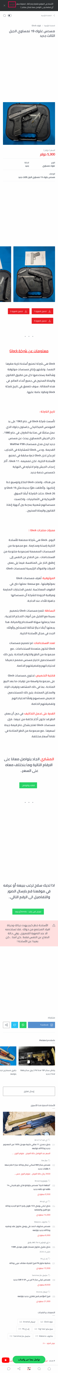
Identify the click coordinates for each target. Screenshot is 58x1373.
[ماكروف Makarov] (40, 1222)
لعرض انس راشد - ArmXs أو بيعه (28, 911)
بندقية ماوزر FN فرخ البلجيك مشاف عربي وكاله (29, 1263)
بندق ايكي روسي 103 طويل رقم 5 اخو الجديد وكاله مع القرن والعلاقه (27, 1208)
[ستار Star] (44, 1160)
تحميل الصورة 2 (16, 311)
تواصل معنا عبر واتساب (29, 1359)
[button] (48, 15)
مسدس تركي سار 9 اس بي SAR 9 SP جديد (31, 1280)
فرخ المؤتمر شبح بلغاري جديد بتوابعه (34, 1296)
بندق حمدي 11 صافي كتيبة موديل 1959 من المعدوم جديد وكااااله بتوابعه (26, 1146)
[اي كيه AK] (43, 1201)
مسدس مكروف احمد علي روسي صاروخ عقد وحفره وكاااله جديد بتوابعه (27, 1228)
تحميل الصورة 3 (40, 321)
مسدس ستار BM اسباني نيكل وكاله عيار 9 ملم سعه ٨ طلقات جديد (27, 1167)
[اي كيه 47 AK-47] (41, 1140)
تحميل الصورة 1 (40, 311)
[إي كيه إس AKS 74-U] (40, 1242)
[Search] (4, 15)
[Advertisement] (29, 73)
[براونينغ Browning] (41, 1181)
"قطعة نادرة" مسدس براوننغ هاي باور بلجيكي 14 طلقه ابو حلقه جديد (28, 1187)
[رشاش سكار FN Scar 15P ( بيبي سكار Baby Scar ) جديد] (37, 1056)
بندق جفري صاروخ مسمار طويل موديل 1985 (30, 1247)
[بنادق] (29, 1242)
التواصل (12, 4)
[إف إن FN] (43, 1258)
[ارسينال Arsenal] (41, 1292)
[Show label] (49, 1343)
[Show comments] (8, 1368)
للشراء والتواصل (28, 785)
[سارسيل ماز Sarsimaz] (39, 1275)
